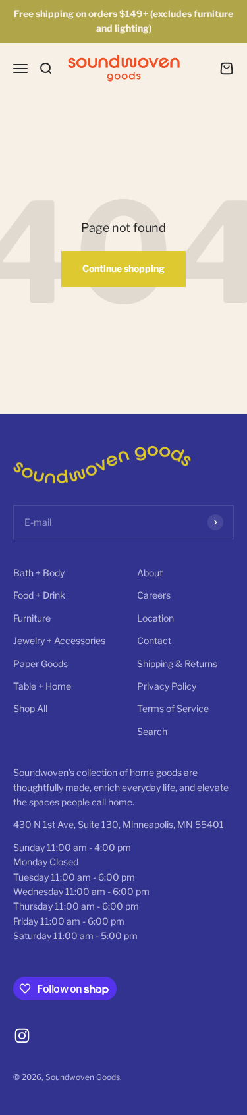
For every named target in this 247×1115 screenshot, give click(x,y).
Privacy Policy (166, 686)
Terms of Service (173, 708)
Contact (154, 640)
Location (155, 618)
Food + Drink (39, 595)
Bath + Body (39, 572)
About (150, 572)
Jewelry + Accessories (59, 640)
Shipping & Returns (177, 663)
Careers (154, 595)
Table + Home (42, 686)
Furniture (32, 618)
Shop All (30, 708)
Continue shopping (123, 268)
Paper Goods (40, 663)
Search (152, 731)
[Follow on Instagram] (22, 1036)
